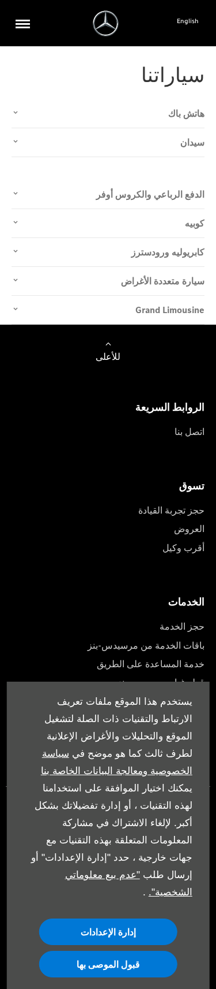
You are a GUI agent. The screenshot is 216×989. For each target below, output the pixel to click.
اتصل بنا (189, 432)
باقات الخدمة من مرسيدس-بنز (146, 645)
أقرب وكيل (183, 548)
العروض (189, 529)
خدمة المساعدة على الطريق (150, 664)
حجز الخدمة (182, 626)
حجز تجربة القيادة (171, 510)
